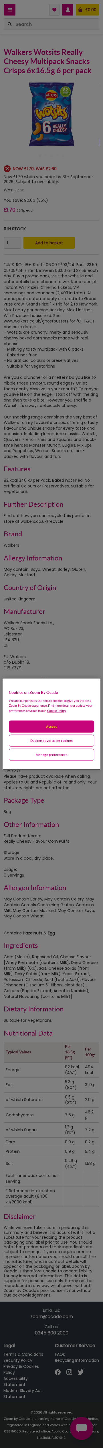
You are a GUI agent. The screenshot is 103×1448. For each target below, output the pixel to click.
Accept (51, 726)
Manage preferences (51, 754)
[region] (51, 724)
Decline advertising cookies (51, 740)
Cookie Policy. (56, 710)
